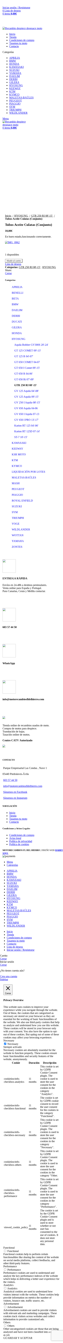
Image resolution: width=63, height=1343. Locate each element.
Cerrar (8, 273)
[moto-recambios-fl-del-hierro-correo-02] (9, 692)
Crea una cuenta (8, 976)
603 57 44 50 (10, 780)
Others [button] (6, 1322)
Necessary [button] (8, 1040)
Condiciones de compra (21, 835)
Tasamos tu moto (18, 818)
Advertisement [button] (11, 1303)
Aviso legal (15, 838)
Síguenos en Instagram (15, 797)
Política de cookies (19, 844)
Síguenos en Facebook (15, 792)
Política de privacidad (20, 841)
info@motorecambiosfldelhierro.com (22, 786)
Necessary (12, 1043)
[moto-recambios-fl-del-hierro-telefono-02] (9, 620)
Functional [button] (9, 1247)
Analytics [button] (8, 1285)
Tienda (12, 815)
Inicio (12, 812)
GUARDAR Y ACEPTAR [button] (17, 1338)
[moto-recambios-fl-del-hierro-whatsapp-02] (9, 656)
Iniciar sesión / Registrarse (20, 949)
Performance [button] (10, 1266)
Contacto (14, 821)
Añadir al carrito (13, 260)
